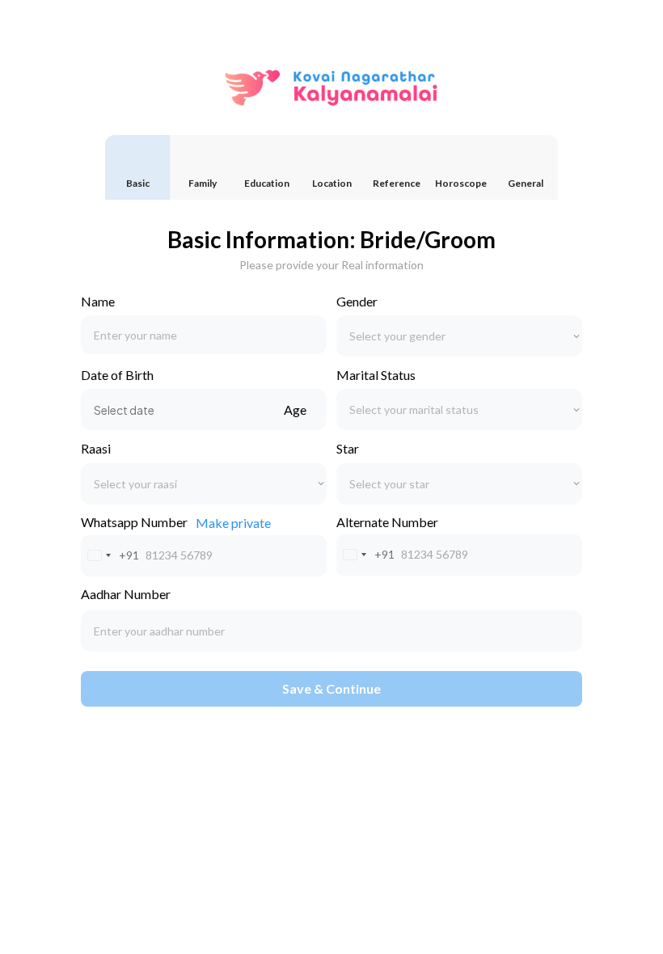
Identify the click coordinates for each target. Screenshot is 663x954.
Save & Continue (331, 688)
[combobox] (110, 556)
